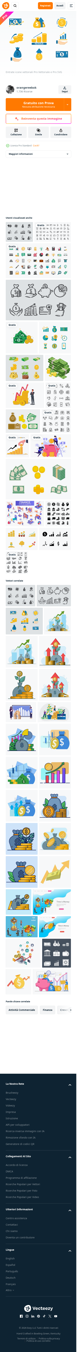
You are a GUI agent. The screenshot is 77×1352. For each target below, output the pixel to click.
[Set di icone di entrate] (22, 672)
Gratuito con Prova (38, 104)
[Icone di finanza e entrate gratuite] (22, 390)
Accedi (59, 5)
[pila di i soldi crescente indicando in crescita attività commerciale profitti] (22, 1236)
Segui (65, 91)
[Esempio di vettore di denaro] (50, 501)
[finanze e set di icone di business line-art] (24, 251)
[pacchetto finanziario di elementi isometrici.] (25, 620)
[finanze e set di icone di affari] (38, 280)
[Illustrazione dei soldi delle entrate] (48, 646)
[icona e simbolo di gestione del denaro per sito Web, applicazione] (20, 528)
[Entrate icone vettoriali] (19, 230)
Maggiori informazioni (21, 151)
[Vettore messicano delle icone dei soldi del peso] (24, 420)
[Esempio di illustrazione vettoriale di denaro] (19, 448)
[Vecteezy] (5, 5)
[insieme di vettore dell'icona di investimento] (50, 672)
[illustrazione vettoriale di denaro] (22, 357)
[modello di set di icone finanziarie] (18, 647)
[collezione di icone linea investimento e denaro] (18, 502)
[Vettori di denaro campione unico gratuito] (38, 586)
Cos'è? (36, 145)
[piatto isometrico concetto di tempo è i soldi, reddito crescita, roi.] (22, 1291)
